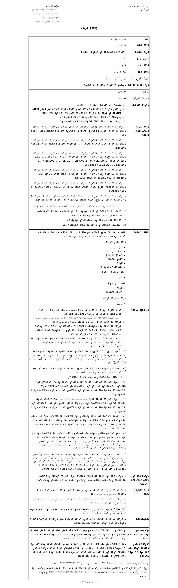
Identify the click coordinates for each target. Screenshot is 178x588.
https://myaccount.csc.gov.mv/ (72, 399)
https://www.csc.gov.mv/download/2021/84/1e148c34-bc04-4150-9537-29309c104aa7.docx (77, 318)
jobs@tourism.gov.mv (106, 494)
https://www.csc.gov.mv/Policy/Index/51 (69, 572)
